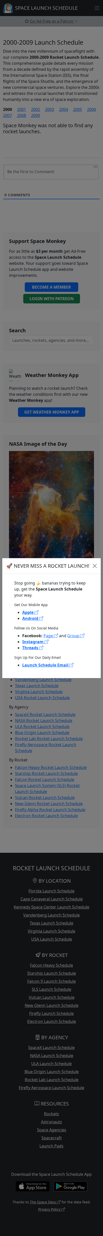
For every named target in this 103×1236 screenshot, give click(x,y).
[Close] (95, 566)
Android (30, 618)
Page (49, 635)
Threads (30, 647)
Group (73, 635)
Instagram (33, 641)
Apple (28, 612)
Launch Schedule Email (46, 665)
